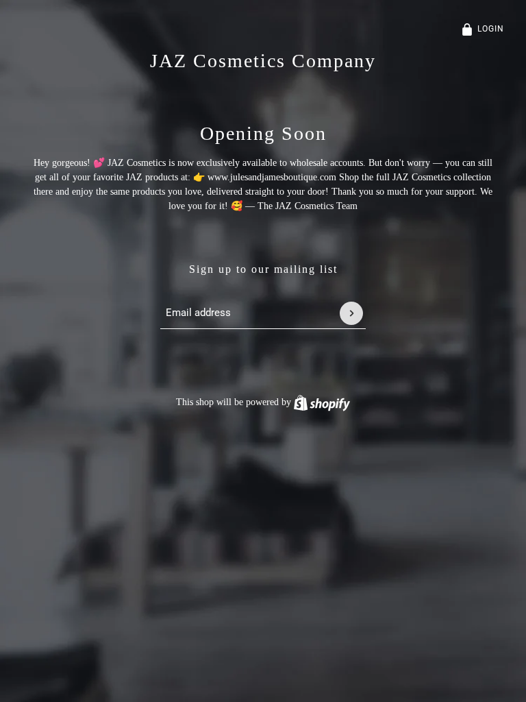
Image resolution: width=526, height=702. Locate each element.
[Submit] (351, 313)
